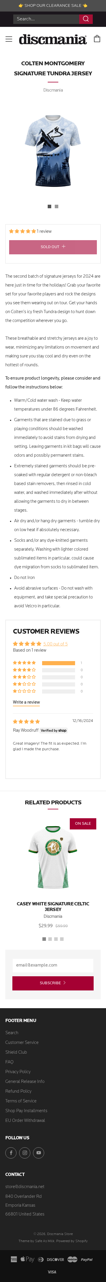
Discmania (53, 90)
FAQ (9, 1062)
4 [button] (62, 939)
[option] (53, 150)
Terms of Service (21, 1101)
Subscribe (50, 983)
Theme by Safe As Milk (36, 1241)
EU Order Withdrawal (25, 1121)
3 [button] (56, 939)
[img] (26, 722)
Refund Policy (18, 1091)
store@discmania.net (24, 1187)
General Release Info (24, 1082)
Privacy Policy (18, 1072)
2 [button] (50, 939)
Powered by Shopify (72, 1241)
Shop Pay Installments (26, 1111)
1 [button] (44, 939)
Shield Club (16, 1052)
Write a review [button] (26, 702)
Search (11, 1033)
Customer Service (22, 1043)
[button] (49, 206)
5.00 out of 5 (55, 644)
